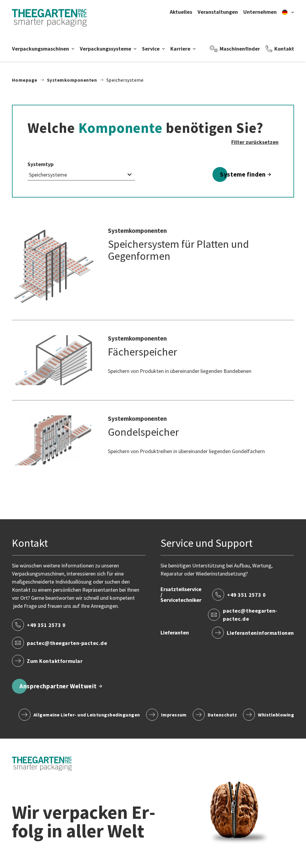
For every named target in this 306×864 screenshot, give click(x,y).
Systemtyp (40, 164)
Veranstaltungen (218, 12)
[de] (288, 12)
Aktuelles (181, 12)
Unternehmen (260, 12)
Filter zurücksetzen (255, 142)
